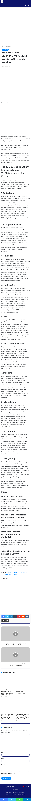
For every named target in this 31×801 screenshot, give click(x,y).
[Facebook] (3, 616)
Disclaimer (22, 792)
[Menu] (2, 6)
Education (9, 46)
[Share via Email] (3, 620)
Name (3, 752)
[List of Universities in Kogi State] (23, 681)
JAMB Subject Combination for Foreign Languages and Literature (7, 692)
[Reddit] (23, 616)
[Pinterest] (19, 616)
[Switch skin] (26, 6)
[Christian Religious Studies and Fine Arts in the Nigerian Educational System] (8, 706)
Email (3, 758)
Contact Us (15, 792)
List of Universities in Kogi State (22, 690)
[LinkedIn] (11, 616)
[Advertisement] (15, 26)
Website (3, 764)
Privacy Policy (21, 794)
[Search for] (29, 6)
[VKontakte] (27, 616)
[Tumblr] (15, 616)
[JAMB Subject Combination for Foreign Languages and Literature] (8, 681)
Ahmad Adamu (6, 66)
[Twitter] (7, 616)
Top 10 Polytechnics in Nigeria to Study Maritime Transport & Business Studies (23, 716)
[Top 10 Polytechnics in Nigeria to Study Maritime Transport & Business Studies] (23, 706)
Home (4, 46)
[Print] (7, 620)
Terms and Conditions (11, 794)
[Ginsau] (10, 5)
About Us (8, 792)
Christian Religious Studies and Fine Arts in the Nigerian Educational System (7, 716)
